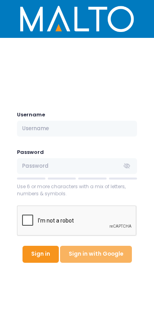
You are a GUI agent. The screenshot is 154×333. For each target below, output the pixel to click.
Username (31, 114)
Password (30, 152)
